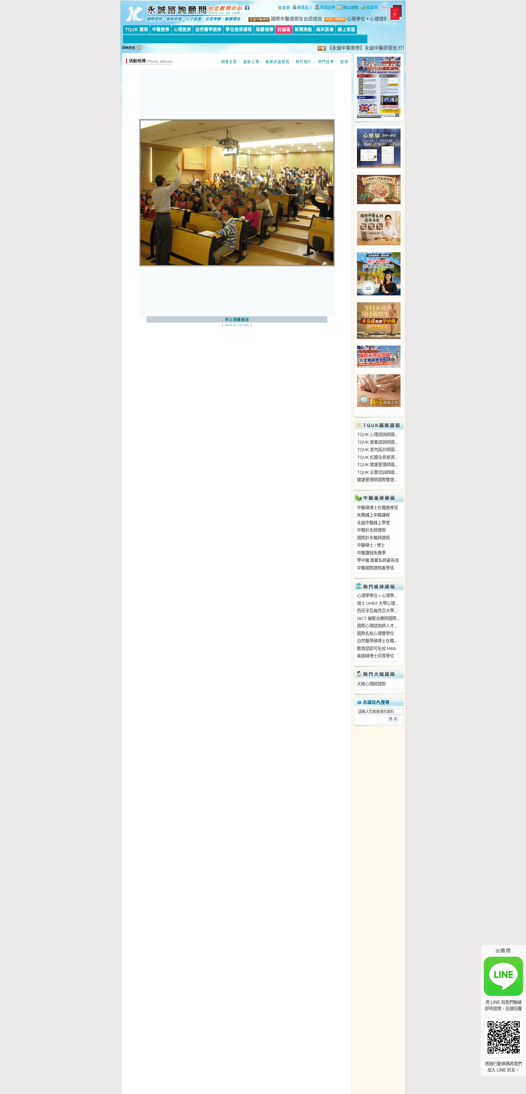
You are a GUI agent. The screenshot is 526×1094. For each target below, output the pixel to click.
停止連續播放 (237, 319)
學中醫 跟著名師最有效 (378, 560)
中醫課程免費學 (371, 552)
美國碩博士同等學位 (375, 655)
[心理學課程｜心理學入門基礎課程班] (379, 202)
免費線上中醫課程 (373, 514)
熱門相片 (304, 61)
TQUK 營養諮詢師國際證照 (378, 442)
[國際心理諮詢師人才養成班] (379, 366)
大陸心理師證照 (371, 683)
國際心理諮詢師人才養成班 (378, 625)
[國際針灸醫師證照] (379, 405)
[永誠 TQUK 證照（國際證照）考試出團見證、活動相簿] (149, 63)
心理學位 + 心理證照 (367, 19)
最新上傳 (251, 61)
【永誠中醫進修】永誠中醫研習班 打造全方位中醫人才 (367, 48)
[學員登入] (302, 8)
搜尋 (344, 61)
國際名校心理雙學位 (375, 633)
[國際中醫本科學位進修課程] (379, 243)
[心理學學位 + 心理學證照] (379, 166)
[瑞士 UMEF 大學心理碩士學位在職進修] (379, 294)
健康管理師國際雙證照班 (378, 479)
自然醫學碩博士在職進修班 (378, 640)
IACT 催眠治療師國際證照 (378, 618)
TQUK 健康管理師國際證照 (378, 464)
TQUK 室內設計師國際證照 (378, 449)
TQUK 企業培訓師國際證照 (378, 472)
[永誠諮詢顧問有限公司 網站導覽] (348, 8)
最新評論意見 (277, 61)
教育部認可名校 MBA (376, 648)
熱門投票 (326, 61)
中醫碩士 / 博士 (371, 545)
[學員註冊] (325, 8)
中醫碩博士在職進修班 (377, 507)
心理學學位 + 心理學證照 (378, 595)
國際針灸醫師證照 (373, 537)
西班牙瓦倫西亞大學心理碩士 (378, 610)
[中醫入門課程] (379, 337)
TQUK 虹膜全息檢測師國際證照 (378, 457)
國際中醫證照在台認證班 (296, 19)
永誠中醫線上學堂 (373, 522)
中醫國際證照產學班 (375, 567)
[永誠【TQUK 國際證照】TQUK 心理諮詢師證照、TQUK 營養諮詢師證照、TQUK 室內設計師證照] (379, 116)
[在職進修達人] (369, 8)
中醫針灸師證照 (371, 530)
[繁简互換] (384, 8)
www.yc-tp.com (237, 324)
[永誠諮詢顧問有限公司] (284, 8)
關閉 (503, 950)
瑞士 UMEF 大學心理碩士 (378, 603)
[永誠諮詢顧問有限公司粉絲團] (247, 10)
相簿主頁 (229, 61)
